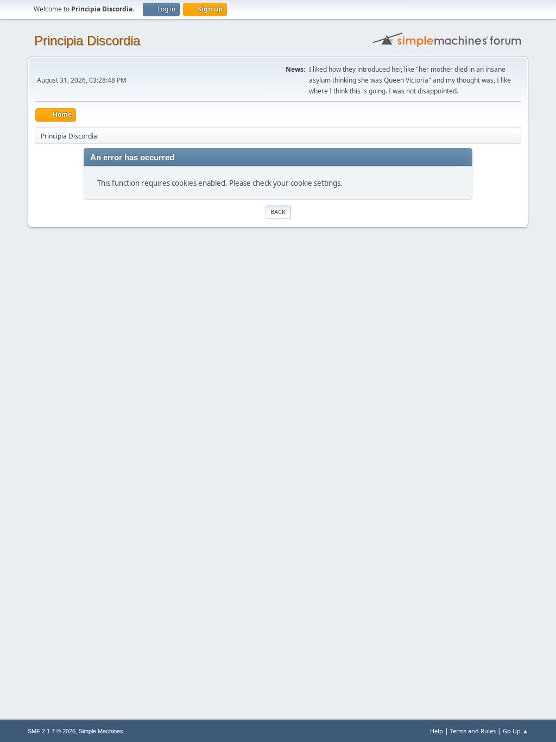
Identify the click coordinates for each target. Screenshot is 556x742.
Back (278, 211)
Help (436, 731)
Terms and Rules (473, 731)
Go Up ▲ (515, 731)
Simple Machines (101, 731)
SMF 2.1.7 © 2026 (51, 731)
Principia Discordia (87, 40)
